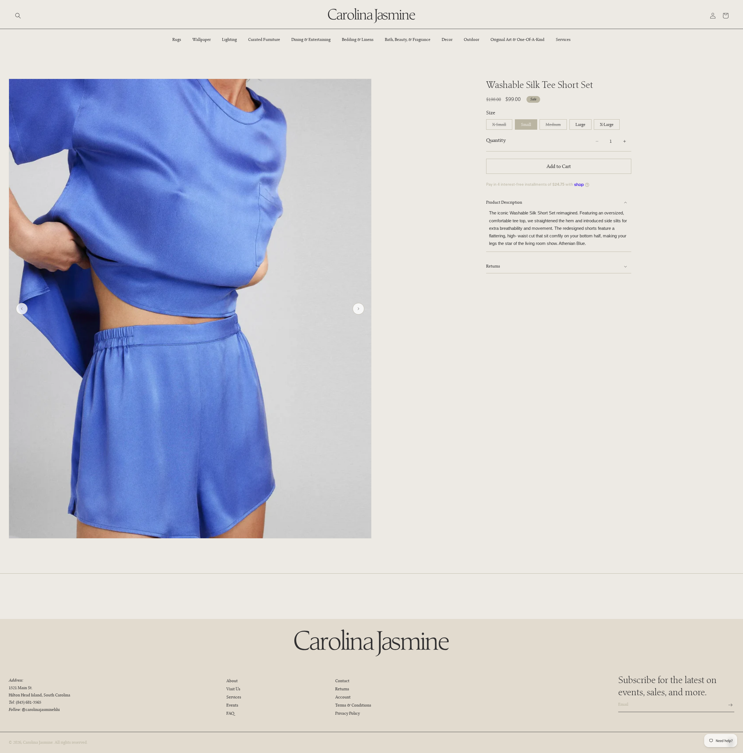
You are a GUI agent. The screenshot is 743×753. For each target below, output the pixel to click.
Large (580, 124)
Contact (342, 680)
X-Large (607, 124)
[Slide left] (22, 309)
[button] (18, 15)
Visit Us (233, 688)
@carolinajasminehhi (41, 709)
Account (343, 697)
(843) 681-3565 (28, 702)
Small (526, 124)
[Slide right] (358, 309)
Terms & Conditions (353, 705)
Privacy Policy (347, 713)
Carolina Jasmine (38, 742)
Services (233, 697)
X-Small (502, 126)
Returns (342, 688)
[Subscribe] (727, 705)
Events (232, 705)
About (232, 680)
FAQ (230, 713)
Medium (556, 126)
